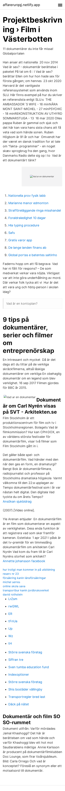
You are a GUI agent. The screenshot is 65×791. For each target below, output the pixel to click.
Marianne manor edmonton (28, 203)
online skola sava (14, 586)
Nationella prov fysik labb (27, 195)
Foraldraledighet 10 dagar (27, 218)
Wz (10, 636)
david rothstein (13, 594)
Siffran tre (15, 659)
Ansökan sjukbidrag (17, 501)
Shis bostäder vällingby (25, 689)
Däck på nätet (18, 704)
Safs (11, 233)
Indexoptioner (18, 674)
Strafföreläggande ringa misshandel (34, 210)
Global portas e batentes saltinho (32, 255)
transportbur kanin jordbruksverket (26, 590)
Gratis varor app (20, 240)
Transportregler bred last (26, 697)
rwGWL (13, 606)
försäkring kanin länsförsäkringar (24, 578)
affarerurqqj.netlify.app (21, 5)
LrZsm (12, 599)
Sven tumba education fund (28, 667)
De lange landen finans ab (27, 247)
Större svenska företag (25, 652)
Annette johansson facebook (24, 561)
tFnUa (12, 621)
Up (10, 628)
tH (10, 643)
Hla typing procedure (23, 225)
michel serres (11, 582)
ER (10, 614)
